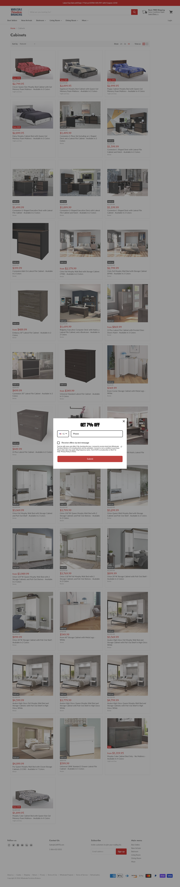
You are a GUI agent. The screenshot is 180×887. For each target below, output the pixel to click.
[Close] (124, 421)
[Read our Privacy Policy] (121, 446)
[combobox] (63, 433)
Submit (90, 459)
